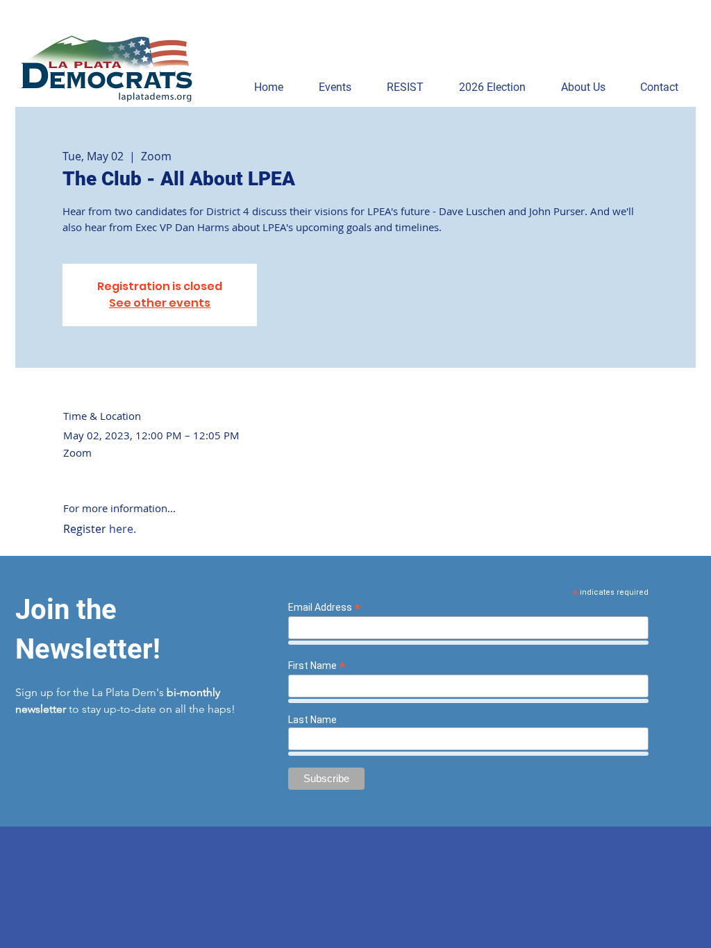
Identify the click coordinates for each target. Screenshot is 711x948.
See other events (159, 303)
